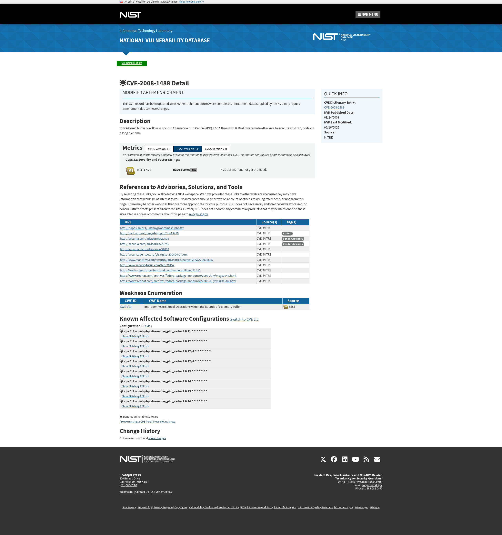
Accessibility (145, 507)
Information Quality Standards (316, 507)
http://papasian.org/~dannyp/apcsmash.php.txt (152, 228)
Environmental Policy (261, 507)
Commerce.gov (344, 507)
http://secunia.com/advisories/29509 (144, 239)
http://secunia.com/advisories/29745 (144, 244)
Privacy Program (163, 507)
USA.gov (375, 507)
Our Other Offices (161, 492)
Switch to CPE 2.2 (244, 319)
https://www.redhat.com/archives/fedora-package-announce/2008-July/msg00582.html (178, 281)
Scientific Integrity (285, 507)
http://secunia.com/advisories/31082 (144, 249)
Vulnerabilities (132, 63)
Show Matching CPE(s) (134, 336)
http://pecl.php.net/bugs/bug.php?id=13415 (149, 233)
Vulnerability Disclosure (203, 507)
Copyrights (181, 507)
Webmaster (126, 492)
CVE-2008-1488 (334, 107)
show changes (157, 438)
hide (147, 326)
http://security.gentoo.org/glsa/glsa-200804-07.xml (153, 255)
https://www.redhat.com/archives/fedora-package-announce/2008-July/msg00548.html (178, 276)
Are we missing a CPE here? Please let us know (147, 422)
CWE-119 (126, 307)
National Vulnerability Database (165, 40)
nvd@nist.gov (198, 214)
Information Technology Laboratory (146, 30)
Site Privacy (129, 507)
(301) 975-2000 (128, 485)
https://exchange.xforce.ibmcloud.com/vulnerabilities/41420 (160, 270)
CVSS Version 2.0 (216, 149)
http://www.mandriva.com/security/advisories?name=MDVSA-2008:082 (167, 260)
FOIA (244, 507)
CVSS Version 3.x (187, 149)
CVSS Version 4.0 (159, 149)
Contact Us (142, 492)
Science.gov (361, 507)
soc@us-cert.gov (372, 485)
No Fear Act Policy (228, 507)
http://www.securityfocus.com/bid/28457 (147, 265)
